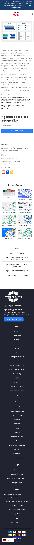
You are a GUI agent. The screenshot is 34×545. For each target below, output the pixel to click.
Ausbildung (17, 374)
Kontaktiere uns (17, 522)
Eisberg (16, 382)
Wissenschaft (17, 458)
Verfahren (16, 331)
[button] (2, 14)
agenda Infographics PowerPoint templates (17, 265)
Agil (17, 352)
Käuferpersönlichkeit (17, 357)
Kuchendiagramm (17, 386)
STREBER (17, 424)
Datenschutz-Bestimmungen (17, 470)
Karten (17, 344)
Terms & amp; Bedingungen (17, 478)
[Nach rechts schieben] (21, 45)
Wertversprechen (17, 505)
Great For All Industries (17, 510)
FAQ (17, 518)
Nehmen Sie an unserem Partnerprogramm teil (12, 496)
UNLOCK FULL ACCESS (13, 319)
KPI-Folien (17, 340)
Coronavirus (17, 454)
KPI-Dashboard (17, 415)
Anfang (17, 441)
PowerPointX (18, 541)
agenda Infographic (17, 253)
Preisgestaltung (17, 514)
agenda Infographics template (17, 271)
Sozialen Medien (17, 437)
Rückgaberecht (17, 483)
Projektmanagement (17, 391)
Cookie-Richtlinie (17, 474)
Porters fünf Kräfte (17, 365)
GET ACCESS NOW (17, 131)
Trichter (17, 420)
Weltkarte (17, 449)
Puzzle (17, 395)
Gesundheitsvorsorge (17, 369)
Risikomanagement (17, 411)
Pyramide (17, 432)
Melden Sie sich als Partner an (17, 501)
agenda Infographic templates (17, 275)
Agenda (17, 361)
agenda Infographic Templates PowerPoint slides (17, 259)
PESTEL (17, 378)
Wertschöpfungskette (17, 445)
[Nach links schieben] (13, 45)
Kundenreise (17, 407)
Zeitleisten (17, 335)
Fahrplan (17, 428)
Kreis (17, 348)
